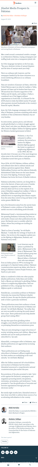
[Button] (34, 23)
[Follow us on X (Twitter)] (7, 452)
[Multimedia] (19, 464)
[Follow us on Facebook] (3, 452)
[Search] (30, 464)
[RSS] (15, 452)
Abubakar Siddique (20, 15)
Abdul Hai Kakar (8, 15)
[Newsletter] (8, 464)
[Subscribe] (11, 452)
